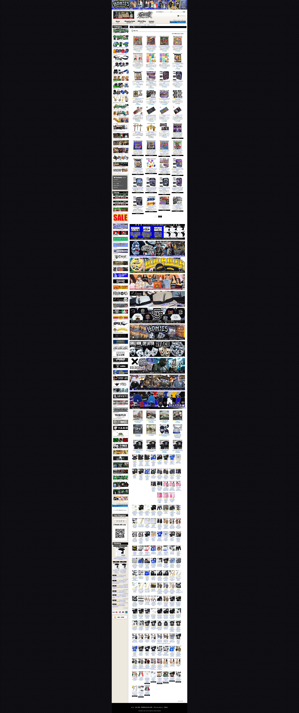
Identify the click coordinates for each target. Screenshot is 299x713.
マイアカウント (182, 15)
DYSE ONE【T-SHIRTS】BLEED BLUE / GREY (165, 539)
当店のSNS (115, 187)
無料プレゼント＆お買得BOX (119, 166)
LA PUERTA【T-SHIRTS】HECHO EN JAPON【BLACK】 (178, 539)
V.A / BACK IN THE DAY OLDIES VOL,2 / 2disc (138, 421)
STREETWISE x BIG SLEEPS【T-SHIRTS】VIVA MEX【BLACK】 (178, 604)
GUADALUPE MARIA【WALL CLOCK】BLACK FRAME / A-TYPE (138, 169)
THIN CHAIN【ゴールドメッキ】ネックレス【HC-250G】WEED (147, 590)
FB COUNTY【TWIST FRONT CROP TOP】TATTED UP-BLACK (172, 526)
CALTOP (115, 247)
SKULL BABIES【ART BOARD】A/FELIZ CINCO (138, 46)
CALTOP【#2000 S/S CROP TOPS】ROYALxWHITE (134, 641)
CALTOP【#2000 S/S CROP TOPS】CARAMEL (141, 641)
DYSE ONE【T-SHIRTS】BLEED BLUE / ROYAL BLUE (159, 539)
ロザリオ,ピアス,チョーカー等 (119, 109)
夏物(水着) (115, 81)
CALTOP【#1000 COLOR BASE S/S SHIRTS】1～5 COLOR (119, 577)
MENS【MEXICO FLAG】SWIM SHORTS (141, 679)
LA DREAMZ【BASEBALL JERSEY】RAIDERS (178, 565)
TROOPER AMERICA (117, 418)
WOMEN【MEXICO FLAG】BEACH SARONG (134, 679)
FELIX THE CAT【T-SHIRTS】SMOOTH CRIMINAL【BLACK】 (177, 450)
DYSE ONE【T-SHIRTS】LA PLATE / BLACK (166, 462)
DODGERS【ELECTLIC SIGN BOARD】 (152, 207)
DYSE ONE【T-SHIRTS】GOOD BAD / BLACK (141, 653)
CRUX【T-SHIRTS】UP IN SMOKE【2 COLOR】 (159, 565)
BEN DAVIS (115, 235)
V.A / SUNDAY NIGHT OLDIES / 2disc (152, 421)
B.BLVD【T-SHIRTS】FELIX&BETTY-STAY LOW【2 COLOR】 (134, 628)
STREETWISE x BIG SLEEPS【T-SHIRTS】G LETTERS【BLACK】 (172, 604)
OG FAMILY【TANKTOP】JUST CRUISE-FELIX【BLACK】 (165, 578)
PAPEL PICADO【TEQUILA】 (165, 63)
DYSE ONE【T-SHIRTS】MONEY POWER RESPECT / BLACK (141, 477)
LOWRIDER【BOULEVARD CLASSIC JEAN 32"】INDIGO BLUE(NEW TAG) (159, 513)
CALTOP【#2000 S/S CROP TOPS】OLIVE (147, 641)
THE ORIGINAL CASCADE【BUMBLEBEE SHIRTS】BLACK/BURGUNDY (147, 666)
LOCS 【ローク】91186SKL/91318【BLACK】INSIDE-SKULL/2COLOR (134, 578)
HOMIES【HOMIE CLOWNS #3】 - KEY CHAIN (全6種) (153, 603)
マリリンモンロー (117, 461)
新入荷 (114, 199)
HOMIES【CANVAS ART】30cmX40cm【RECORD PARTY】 (138, 188)
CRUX (114, 259)
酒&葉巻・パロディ (117, 487)
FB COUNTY (116, 290)
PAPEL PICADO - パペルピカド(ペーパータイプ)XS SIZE (151, 169)
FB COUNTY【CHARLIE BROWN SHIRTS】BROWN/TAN (119, 606)
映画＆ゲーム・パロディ (118, 495)
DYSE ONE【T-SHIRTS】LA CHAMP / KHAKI (153, 539)
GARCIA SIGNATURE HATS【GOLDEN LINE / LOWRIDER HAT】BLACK (141, 463)
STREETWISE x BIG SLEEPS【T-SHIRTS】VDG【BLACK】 (141, 617)
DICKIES (115, 271)
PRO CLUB (115, 356)
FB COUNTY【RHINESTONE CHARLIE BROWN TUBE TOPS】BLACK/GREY (153, 667)
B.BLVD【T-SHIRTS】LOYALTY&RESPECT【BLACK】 (153, 627)
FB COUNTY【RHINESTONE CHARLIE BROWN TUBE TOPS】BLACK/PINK (159, 667)
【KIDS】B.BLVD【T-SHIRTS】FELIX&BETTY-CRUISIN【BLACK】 (172, 629)
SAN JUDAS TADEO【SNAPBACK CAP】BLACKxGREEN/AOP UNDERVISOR (166, 679)
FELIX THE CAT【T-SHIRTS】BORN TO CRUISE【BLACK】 (138, 450)
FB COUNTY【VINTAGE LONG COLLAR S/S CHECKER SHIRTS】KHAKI (172, 591)
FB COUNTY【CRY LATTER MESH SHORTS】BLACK (178, 476)
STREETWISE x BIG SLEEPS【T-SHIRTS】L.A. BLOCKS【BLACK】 (134, 617)
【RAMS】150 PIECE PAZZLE (178, 115)
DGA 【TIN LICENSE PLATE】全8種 (178, 99)
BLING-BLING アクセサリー (119, 102)
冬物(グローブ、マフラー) (118, 88)
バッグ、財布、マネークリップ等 (120, 95)
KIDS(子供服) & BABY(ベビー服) (120, 47)
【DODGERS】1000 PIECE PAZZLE (165, 115)
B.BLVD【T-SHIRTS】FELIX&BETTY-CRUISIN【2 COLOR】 (178, 616)
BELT (114, 67)
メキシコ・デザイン (117, 442)
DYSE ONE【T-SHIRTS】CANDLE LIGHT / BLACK (178, 641)
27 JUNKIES (115, 424)
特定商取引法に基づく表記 (146, 707)
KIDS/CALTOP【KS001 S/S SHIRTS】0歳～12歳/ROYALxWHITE (159, 642)
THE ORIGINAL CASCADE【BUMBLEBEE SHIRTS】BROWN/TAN (178, 654)
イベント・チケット (117, 173)
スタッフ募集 (116, 183)
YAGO (114, 430)
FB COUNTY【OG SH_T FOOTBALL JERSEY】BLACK (172, 476)
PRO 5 (114, 350)
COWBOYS (115, 253)
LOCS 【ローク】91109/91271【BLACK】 (172, 552)
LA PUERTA (115, 179)
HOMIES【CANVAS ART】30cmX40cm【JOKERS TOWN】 (177, 188)
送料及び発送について (118, 185)
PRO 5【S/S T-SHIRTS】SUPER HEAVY (116, 570)
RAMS (114, 374)
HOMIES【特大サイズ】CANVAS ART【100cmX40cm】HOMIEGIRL (151, 82)
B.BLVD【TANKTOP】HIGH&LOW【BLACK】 (165, 627)
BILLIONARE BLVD (117, 241)
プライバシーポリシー (158, 707)
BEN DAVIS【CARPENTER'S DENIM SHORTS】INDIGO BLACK (172, 513)
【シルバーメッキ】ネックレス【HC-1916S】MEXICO (134, 590)
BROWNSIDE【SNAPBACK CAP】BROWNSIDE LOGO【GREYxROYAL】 (177, 435)
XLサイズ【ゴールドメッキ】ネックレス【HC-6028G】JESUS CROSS (172, 578)
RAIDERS (115, 368)
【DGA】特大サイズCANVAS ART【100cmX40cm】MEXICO (151, 99)
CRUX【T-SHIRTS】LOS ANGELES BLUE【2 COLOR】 (153, 565)
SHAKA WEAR (116, 386)
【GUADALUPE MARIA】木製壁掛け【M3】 (139, 115)
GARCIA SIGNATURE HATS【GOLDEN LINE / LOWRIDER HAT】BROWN (147, 463)
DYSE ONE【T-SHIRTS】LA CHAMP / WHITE (153, 679)
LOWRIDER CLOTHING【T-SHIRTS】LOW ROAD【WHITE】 (134, 513)
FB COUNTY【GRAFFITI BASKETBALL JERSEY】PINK (172, 489)
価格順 (178, 33)
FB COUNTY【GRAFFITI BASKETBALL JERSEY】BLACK (165, 476)
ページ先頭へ (180, 701)
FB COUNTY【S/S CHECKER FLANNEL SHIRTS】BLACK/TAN (165, 604)
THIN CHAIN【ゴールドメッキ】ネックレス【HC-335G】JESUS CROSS (141, 590)
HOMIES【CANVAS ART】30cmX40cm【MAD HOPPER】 (151, 188)
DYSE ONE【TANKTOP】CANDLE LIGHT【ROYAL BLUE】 (153, 463)
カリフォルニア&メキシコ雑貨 (119, 116)
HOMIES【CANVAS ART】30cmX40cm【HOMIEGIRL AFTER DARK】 (177, 169)
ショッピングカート (178, 21)
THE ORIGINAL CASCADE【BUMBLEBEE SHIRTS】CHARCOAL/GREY (141, 666)
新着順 (182, 33)
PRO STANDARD (116, 362)
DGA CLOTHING (116, 265)
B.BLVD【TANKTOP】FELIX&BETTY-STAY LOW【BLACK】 (159, 628)
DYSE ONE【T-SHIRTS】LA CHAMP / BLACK (147, 539)
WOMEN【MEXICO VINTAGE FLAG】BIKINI (165, 665)
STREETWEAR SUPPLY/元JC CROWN (119, 406)
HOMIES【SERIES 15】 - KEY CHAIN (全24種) (141, 603)
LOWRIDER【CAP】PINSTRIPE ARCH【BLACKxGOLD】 (134, 554)
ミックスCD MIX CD (117, 138)
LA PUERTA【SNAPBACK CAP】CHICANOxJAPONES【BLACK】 (178, 590)
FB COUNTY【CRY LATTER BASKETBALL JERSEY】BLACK (159, 476)
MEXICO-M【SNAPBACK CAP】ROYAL (153, 553)
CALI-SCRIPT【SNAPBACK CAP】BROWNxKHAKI (159, 553)
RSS (119, 617)
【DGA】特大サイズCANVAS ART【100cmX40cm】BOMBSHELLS (177, 206)
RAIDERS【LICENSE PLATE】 (165, 131)
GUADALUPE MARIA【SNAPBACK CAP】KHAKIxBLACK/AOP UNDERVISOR (159, 680)
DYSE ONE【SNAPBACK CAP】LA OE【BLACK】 (153, 476)
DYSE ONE (115, 284)
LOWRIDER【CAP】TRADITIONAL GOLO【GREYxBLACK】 (141, 554)
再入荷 (114, 206)
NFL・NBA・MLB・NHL (118, 501)
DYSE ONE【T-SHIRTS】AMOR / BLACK (135, 476)
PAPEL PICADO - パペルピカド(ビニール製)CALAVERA (164, 205)
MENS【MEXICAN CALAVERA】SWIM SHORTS (147, 693)
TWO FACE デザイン (117, 448)
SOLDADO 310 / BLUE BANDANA (165, 512)
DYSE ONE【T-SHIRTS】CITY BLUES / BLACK (153, 653)
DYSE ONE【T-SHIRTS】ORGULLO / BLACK (172, 539)
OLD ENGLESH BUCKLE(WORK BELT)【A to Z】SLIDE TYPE (134, 566)
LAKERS (115, 320)
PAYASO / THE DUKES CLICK (179, 421)
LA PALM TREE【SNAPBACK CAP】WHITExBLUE (165, 553)
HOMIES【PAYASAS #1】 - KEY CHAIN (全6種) (147, 603)
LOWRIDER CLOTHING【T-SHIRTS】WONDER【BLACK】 (153, 513)
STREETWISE (116, 412)
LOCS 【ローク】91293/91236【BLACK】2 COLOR (134, 526)
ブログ (141, 22)
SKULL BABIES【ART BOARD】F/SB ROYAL (138, 151)
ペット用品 (115, 123)
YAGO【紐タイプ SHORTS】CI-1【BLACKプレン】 (159, 603)
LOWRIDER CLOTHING (118, 332)
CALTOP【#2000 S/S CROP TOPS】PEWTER (153, 641)
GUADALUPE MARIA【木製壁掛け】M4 (139, 99)
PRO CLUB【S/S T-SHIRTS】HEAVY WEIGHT (123, 570)
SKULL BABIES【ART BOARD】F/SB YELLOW (151, 151)
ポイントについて (117, 181)
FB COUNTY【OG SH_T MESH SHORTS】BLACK (159, 489)
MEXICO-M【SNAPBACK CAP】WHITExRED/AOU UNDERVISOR (147, 554)
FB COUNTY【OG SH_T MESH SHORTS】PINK (172, 500)
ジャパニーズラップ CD (118, 146)
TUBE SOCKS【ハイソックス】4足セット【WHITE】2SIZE (120, 596)
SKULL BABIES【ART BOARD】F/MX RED (178, 151)
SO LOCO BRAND (117, 393)
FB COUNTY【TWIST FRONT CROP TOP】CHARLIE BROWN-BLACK (141, 540)
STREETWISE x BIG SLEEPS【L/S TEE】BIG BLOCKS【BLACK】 (166, 617)
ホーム (118, 22)
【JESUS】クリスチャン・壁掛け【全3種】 (139, 132)
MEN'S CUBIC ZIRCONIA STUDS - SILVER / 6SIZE (153, 526)
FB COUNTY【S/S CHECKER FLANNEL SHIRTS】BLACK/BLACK (120, 582)
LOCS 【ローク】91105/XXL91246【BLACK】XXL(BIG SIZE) (178, 679)
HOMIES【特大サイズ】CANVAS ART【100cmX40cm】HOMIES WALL (164, 169)
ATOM (122, 617)
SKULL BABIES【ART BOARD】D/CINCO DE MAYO (177, 46)
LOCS (114, 326)
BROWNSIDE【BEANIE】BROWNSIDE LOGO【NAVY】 (164, 435)
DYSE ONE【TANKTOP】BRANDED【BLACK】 (159, 462)
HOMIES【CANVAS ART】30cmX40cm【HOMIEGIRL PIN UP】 (164, 82)
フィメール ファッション (118, 40)
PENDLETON (116, 344)
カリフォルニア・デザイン (118, 436)
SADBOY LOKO (116, 380)
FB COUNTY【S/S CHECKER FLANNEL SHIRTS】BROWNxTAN (165, 526)
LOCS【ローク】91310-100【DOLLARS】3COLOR (178, 512)
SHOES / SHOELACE (117, 74)
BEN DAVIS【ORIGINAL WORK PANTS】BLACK (178, 553)
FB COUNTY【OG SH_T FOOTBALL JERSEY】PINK (178, 489)
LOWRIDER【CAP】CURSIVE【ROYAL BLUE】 (147, 579)
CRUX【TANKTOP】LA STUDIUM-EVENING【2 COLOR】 (141, 565)
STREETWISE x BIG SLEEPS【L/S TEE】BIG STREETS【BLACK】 (159, 617)
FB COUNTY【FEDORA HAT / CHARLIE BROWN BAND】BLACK (135, 463)
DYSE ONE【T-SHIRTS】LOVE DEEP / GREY (172, 641)
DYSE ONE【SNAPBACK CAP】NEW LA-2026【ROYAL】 (172, 654)
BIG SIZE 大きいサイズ (118, 212)
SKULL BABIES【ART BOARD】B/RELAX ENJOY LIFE (151, 46)
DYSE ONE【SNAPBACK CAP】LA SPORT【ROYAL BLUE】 (147, 477)
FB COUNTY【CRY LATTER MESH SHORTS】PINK (159, 500)
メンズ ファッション (117, 33)
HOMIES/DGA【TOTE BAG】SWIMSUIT (141, 578)
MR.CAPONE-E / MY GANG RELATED (139, 435)
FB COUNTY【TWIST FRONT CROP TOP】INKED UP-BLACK (134, 539)
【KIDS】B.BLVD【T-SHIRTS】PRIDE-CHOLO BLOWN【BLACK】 (178, 629)
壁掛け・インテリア (151, 25)
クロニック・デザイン (117, 480)
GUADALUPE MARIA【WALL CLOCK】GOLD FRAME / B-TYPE (177, 64)
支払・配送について (130, 22)
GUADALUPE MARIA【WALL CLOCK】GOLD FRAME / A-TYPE (138, 82)
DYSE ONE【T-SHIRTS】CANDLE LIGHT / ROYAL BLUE (134, 654)
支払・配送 (137, 707)
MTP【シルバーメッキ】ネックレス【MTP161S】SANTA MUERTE (178, 578)
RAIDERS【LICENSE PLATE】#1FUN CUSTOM (151, 115)
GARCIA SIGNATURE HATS (119, 302)
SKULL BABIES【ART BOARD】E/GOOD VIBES (178, 133)
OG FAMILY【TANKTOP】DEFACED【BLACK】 (153, 578)
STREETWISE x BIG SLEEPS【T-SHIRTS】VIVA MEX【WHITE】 (153, 617)
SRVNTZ (115, 399)
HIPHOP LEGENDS (117, 474)
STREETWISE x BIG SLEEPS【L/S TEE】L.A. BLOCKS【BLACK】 (172, 617)
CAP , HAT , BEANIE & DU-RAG (120, 54)
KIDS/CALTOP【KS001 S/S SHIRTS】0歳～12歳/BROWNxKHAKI (166, 642)
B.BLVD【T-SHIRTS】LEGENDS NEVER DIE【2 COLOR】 (141, 628)
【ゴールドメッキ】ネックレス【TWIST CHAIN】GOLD (141, 525)
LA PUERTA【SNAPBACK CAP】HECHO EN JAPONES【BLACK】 (134, 604)
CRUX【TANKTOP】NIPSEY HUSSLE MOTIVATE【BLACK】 (147, 566)
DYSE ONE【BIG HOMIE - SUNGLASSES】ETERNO (159, 653)
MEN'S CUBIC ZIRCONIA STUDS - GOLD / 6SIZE (147, 526)
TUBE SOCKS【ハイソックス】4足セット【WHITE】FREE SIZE (141, 693)
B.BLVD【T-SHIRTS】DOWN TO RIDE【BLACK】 (147, 628)
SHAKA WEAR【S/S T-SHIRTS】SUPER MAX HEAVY (120, 558)
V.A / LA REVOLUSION (152, 434)
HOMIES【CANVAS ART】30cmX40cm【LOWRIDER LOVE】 (178, 82)
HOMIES (115, 308)
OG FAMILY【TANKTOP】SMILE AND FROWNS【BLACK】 (159, 578)
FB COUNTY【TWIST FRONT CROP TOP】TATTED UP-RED (178, 526)
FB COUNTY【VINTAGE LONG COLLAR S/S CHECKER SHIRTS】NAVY (166, 591)
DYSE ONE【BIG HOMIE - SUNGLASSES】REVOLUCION (166, 653)
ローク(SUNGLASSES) (118, 61)
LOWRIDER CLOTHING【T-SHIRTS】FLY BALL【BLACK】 (141, 513)
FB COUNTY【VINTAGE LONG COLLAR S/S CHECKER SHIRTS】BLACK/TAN (159, 591)
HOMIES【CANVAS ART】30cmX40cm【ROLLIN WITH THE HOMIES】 (164, 188)
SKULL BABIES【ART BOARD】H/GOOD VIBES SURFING (164, 151)
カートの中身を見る (120, 505)
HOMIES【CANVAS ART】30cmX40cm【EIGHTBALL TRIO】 (138, 207)
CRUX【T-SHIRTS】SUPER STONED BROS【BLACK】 (166, 565)
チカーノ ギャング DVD (118, 154)
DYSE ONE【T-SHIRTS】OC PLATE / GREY (178, 462)
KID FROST (115, 314)
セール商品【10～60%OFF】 (119, 222)
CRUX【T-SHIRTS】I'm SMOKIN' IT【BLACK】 (172, 679)
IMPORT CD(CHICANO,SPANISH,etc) (119, 131)
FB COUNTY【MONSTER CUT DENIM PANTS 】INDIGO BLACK (159, 527)
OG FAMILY (115, 338)
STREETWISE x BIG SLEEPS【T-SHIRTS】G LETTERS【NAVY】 (147, 617)
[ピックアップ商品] (158, 408)
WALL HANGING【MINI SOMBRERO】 (139, 63)
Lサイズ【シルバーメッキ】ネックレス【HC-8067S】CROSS (134, 693)
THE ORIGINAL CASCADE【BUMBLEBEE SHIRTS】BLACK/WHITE (134, 666)
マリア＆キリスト (117, 454)
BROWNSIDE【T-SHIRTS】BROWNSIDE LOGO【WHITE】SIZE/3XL (147, 680)
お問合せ (151, 22)
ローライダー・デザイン (118, 468)
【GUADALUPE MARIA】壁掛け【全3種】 (152, 132)
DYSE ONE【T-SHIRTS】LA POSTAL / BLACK (147, 653)
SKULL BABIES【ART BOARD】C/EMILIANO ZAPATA (164, 46)
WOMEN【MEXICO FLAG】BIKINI (172, 665)
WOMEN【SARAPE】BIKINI (178, 665)
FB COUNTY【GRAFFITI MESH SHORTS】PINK (166, 500)
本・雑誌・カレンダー (117, 160)
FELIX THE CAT (116, 296)
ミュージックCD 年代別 (118, 229)
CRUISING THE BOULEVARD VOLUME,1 (164, 421)
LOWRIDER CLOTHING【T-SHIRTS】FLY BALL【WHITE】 (147, 513)
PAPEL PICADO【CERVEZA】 (152, 63)
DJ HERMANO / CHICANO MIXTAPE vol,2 (153, 590)
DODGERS (115, 277)
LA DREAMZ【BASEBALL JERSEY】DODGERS (172, 565)
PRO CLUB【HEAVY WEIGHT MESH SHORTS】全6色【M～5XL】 (120, 587)
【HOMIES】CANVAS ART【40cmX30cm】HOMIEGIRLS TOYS (164, 99)
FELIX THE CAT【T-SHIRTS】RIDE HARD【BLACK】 (164, 450)
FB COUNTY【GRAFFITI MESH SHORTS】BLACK (153, 489)
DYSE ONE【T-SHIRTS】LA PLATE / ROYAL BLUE (172, 462)
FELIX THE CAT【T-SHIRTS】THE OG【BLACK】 (151, 450)
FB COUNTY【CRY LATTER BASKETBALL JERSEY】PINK (166, 489)
